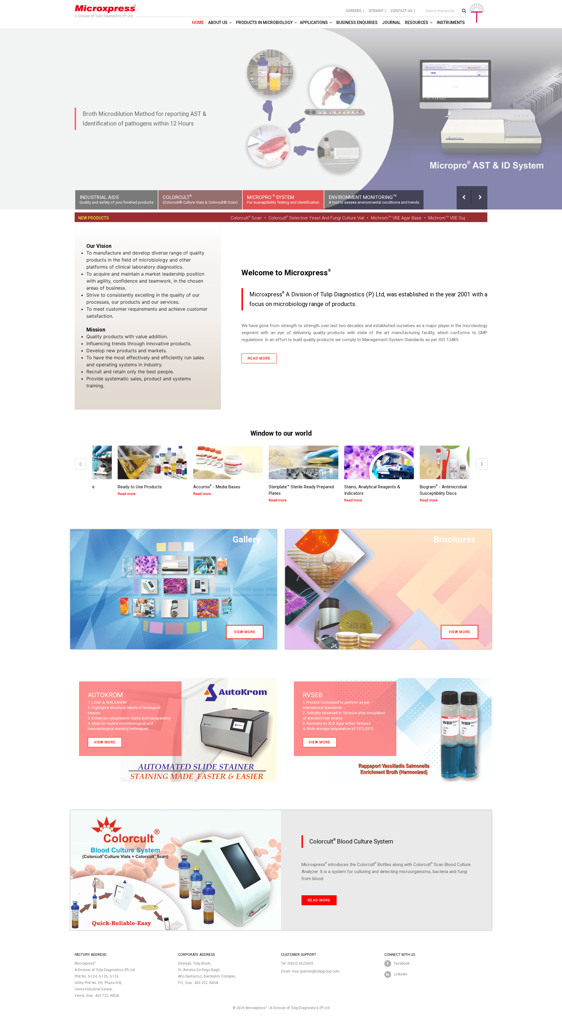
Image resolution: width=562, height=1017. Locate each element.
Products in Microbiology (264, 22)
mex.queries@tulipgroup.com (316, 971)
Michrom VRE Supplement (411, 218)
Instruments (451, 22)
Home (198, 22)
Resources (416, 22)
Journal (391, 22)
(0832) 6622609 (300, 963)
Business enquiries (357, 22)
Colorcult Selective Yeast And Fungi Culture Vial (272, 218)
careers (353, 11)
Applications (314, 22)
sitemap (376, 11)
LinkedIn (400, 974)
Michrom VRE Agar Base (352, 218)
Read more (259, 358)
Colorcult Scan (202, 218)
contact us (401, 11)
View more (245, 632)
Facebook (401, 963)
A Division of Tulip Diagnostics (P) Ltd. (104, 16)
